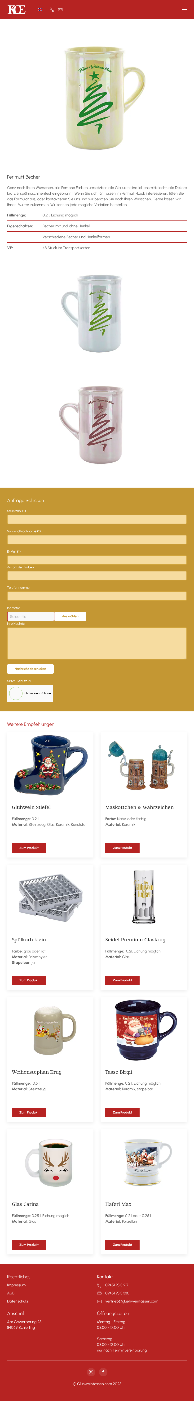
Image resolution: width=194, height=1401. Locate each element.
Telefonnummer (19, 588)
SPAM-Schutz (19, 681)
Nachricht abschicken (30, 669)
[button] (184, 9)
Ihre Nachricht (17, 624)
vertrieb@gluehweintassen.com (131, 1301)
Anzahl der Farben (20, 567)
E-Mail (14, 552)
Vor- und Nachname (24, 531)
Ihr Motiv (13, 608)
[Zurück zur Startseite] (16, 9)
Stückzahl (16, 511)
